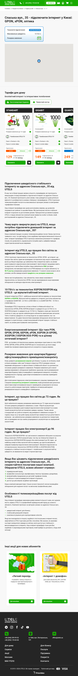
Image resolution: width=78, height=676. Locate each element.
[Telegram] (6, 627)
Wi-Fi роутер (9, 271)
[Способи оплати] (58, 3)
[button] (21, 3)
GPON (11, 151)
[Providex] (39, 672)
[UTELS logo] (11, 620)
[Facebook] (16, 627)
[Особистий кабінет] (63, 3)
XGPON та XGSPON (11, 298)
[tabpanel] (39, 137)
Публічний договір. (48, 669)
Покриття (45, 657)
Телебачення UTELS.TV (17, 136)
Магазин (8, 657)
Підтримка (45, 653)
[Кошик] (67, 3)
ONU (45, 266)
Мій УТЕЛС (9, 661)
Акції (7, 653)
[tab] (17, 102)
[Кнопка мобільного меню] (71, 3)
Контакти (45, 661)
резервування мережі (23, 361)
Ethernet (22, 151)
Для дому (9, 645)
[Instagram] (11, 627)
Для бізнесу (46, 645)
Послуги (44, 649)
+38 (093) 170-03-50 (32, 3)
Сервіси (8, 649)
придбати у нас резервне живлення (40, 273)
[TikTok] (22, 627)
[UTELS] (10, 3)
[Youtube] (27, 627)
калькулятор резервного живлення (24, 383)
